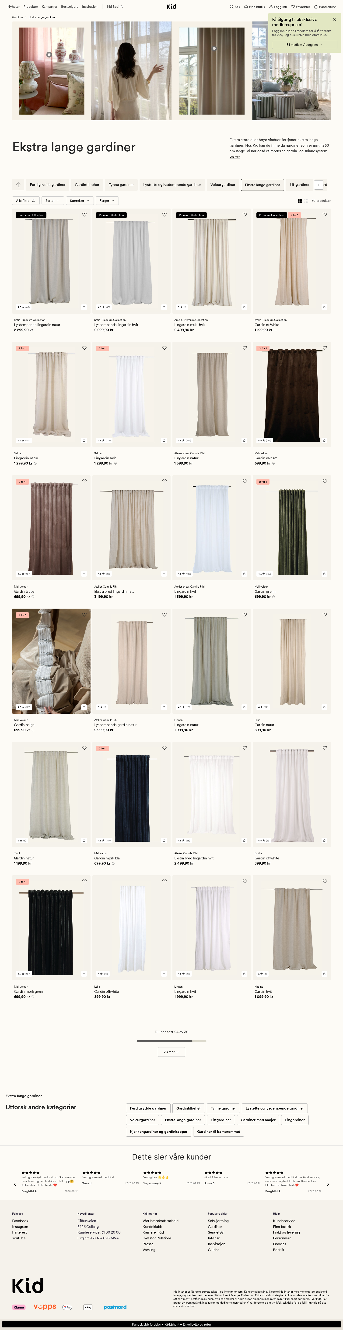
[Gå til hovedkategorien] (18, 184)
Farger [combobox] (104, 200)
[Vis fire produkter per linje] (300, 200)
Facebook (20, 1221)
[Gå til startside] (171, 6)
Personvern (282, 1238)
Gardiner (17, 17)
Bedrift (278, 1250)
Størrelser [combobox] (77, 200)
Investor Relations (157, 1238)
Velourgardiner (222, 184)
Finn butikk (282, 1226)
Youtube (19, 1238)
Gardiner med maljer (258, 1120)
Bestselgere (69, 6)
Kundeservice (284, 1221)
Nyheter (13, 6)
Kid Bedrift (115, 6)
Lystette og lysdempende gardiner (172, 184)
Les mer (235, 156)
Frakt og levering (286, 1232)
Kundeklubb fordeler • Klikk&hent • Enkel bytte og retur (171, 1324)
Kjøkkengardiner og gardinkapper (158, 1131)
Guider (213, 1250)
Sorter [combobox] (50, 200)
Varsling (149, 1250)
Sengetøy (216, 1232)
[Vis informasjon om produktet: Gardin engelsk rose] (49, 55)
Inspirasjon (90, 6)
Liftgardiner (300, 184)
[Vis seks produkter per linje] (306, 200)
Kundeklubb (152, 1226)
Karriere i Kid (153, 1232)
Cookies (279, 1244)
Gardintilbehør (87, 184)
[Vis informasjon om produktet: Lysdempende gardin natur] (214, 48)
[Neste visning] (318, 185)
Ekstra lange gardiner (262, 185)
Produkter (31, 6)
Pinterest (19, 1232)
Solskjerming (218, 1221)
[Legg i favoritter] (84, 215)
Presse (148, 1244)
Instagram (20, 1226)
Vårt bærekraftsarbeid (160, 1221)
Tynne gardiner (121, 184)
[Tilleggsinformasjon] (274, 331)
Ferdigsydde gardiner (48, 184)
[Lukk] (334, 19)
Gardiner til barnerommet (218, 1131)
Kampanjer (49, 6)
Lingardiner (294, 1120)
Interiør (214, 1238)
